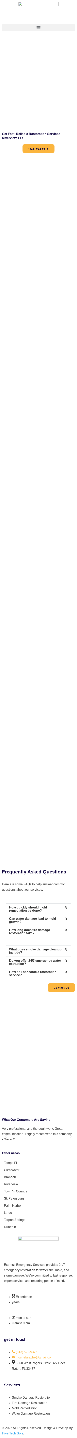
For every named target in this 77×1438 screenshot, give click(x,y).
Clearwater (11, 1170)
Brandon (10, 1177)
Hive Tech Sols (12, 1433)
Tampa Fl (10, 1163)
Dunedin (10, 1227)
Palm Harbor (13, 1205)
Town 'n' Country (15, 1191)
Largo (8, 1212)
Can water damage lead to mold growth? (32, 920)
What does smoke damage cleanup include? (35, 951)
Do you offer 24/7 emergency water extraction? (35, 962)
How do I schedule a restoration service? (32, 973)
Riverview (11, 1184)
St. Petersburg (14, 1198)
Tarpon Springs (14, 1220)
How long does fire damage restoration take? (29, 931)
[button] (38, 27)
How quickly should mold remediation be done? (28, 909)
